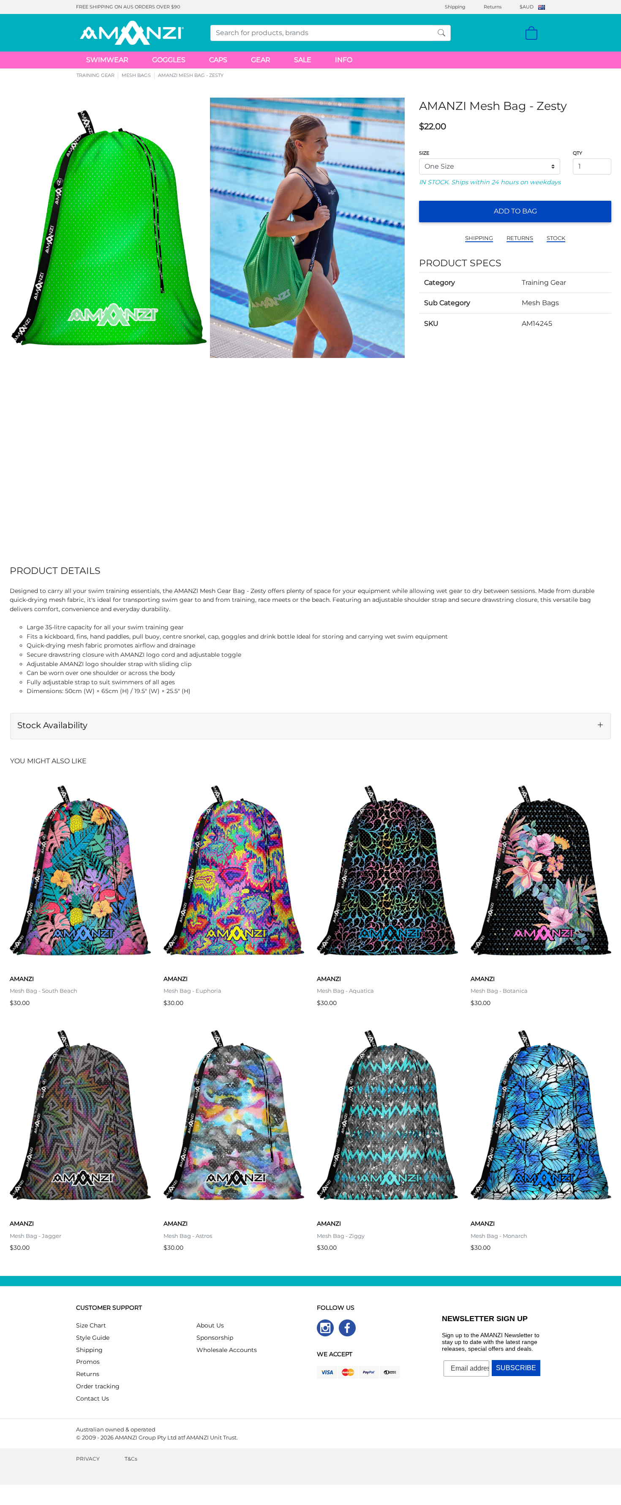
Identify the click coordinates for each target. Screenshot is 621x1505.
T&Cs (131, 1459)
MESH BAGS (136, 75)
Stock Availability (52, 725)
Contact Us (92, 1398)
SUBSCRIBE (516, 1367)
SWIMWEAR (107, 60)
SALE (302, 60)
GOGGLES (168, 60)
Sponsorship (214, 1337)
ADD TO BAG (515, 211)
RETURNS (520, 238)
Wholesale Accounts (226, 1350)
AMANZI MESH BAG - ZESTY (190, 75)
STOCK (556, 238)
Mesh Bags (540, 303)
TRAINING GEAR (95, 75)
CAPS (218, 60)
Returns (492, 7)
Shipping (455, 7)
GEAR (260, 60)
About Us (210, 1325)
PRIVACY (88, 1459)
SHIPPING (479, 238)
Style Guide (92, 1337)
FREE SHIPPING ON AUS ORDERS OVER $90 (128, 7)
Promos (88, 1362)
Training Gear (544, 283)
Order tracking (98, 1386)
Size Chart (91, 1325)
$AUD (527, 7)
